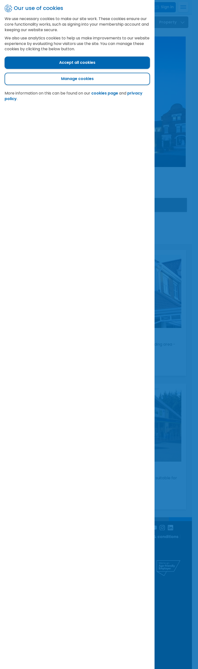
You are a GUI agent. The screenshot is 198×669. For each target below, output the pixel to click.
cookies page (104, 93)
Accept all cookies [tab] (77, 62)
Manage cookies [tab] (77, 78)
